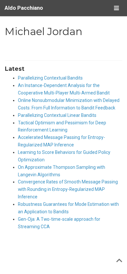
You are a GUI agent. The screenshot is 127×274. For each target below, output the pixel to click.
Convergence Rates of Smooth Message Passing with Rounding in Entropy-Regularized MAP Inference (68, 189)
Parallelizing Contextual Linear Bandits (57, 115)
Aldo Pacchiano (24, 8)
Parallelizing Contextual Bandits (50, 78)
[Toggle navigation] (116, 8)
